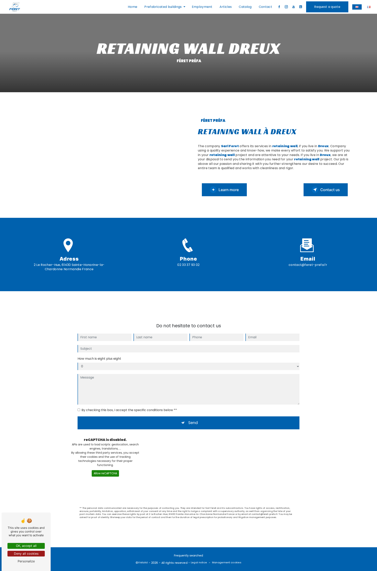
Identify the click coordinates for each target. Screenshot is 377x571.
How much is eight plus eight (99, 358)
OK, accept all (26, 546)
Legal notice (199, 562)
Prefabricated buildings (163, 7)
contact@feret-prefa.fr (308, 265)
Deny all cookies (26, 553)
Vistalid (143, 562)
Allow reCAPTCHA (105, 473)
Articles (226, 7)
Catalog (245, 7)
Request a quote (327, 7)
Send (193, 422)
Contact (265, 7)
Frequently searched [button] (188, 555)
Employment (202, 7)
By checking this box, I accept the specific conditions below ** (129, 410)
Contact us (330, 189)
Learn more (229, 189)
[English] (357, 7)
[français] (369, 7)
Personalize (26, 561)
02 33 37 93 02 (188, 265)
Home (132, 7)
